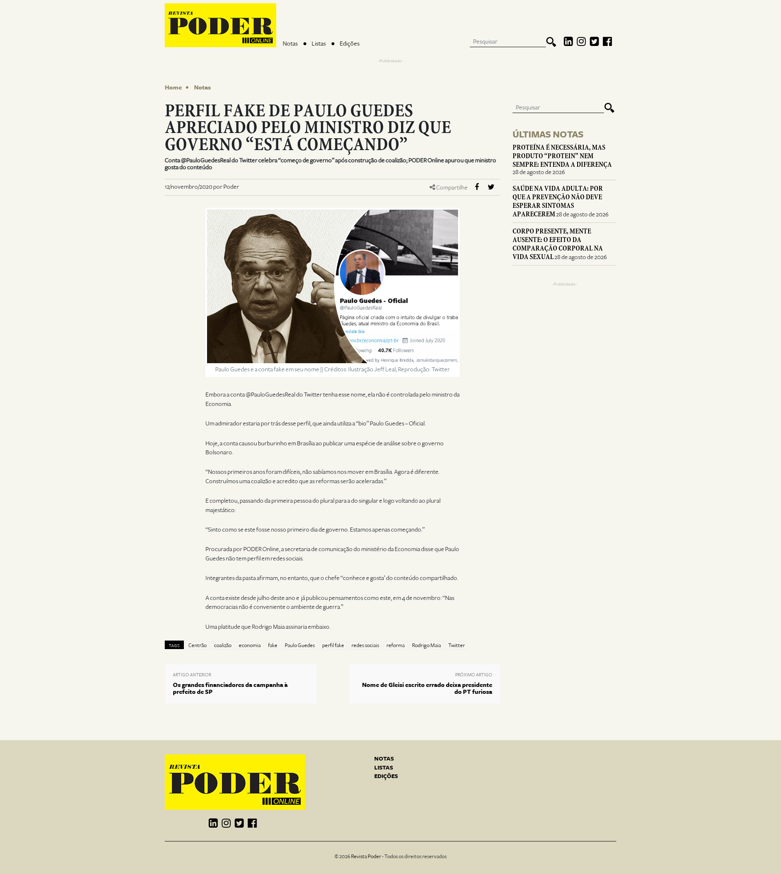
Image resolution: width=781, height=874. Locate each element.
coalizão (222, 645)
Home (173, 87)
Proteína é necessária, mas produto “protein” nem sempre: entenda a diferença (562, 156)
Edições (350, 43)
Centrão (197, 645)
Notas (290, 43)
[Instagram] (581, 42)
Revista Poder (366, 856)
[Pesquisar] (551, 42)
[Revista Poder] (220, 25)
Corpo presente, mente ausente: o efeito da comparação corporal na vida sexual (558, 244)
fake (272, 645)
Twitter (456, 645)
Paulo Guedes (300, 645)
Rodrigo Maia (426, 645)
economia (250, 645)
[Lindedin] (568, 42)
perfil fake (333, 645)
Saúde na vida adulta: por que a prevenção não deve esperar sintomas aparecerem (558, 201)
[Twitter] (594, 42)
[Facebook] (607, 42)
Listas (319, 43)
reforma (395, 645)
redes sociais (365, 645)
